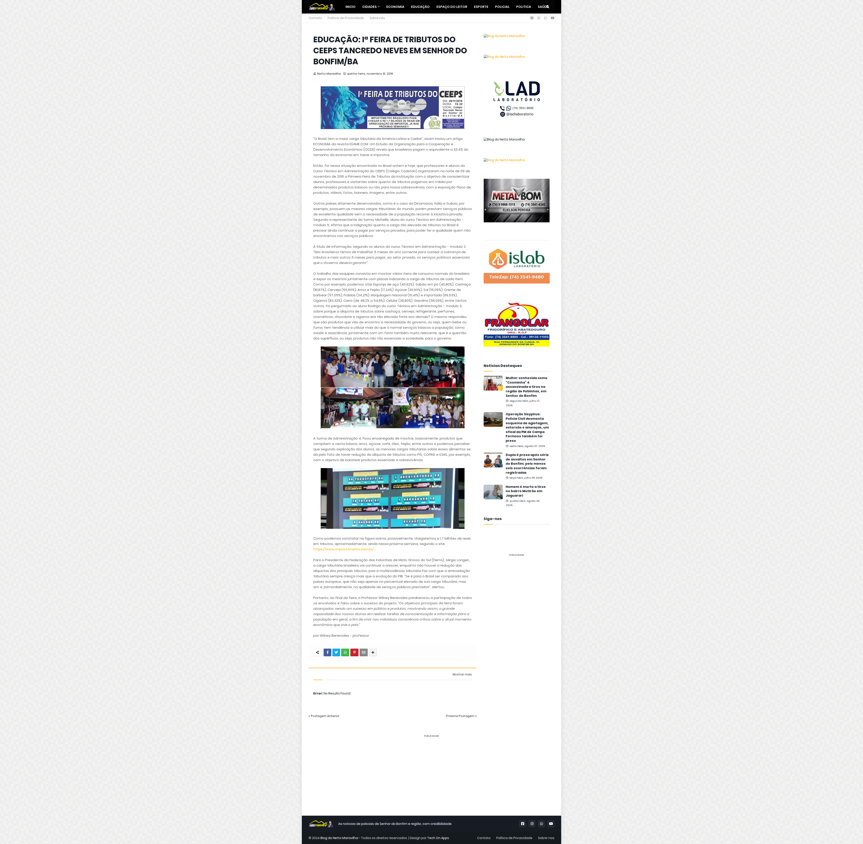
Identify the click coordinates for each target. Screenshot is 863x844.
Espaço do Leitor (451, 6)
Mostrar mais (462, 674)
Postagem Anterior (325, 716)
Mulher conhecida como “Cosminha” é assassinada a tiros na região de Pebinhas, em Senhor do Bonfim (526, 387)
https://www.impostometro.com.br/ (343, 549)
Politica (523, 6)
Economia (395, 6)
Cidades (369, 6)
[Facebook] (327, 652)
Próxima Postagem (460, 716)
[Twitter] (336, 652)
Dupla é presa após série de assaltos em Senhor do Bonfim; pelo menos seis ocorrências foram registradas (527, 464)
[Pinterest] (354, 652)
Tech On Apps (438, 838)
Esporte (481, 6)
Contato (315, 18)
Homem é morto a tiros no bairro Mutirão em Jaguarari (526, 491)
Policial (502, 6)
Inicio (350, 6)
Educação (420, 6)
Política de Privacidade (346, 18)
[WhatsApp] (345, 652)
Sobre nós (377, 18)
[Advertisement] (517, 627)
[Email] (364, 652)
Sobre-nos (546, 838)
